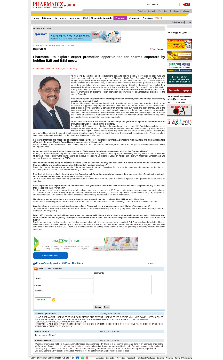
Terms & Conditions (183, 358)
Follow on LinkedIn (50, 255)
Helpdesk (141, 358)
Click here (70, 45)
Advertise (121, 358)
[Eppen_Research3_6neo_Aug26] (77, 42)
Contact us (110, 358)
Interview (47, 28)
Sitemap (160, 358)
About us (100, 358)
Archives (169, 358)
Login (188, 22)
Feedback (131, 358)
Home (36, 28)
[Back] (151, 264)
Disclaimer (150, 358)
